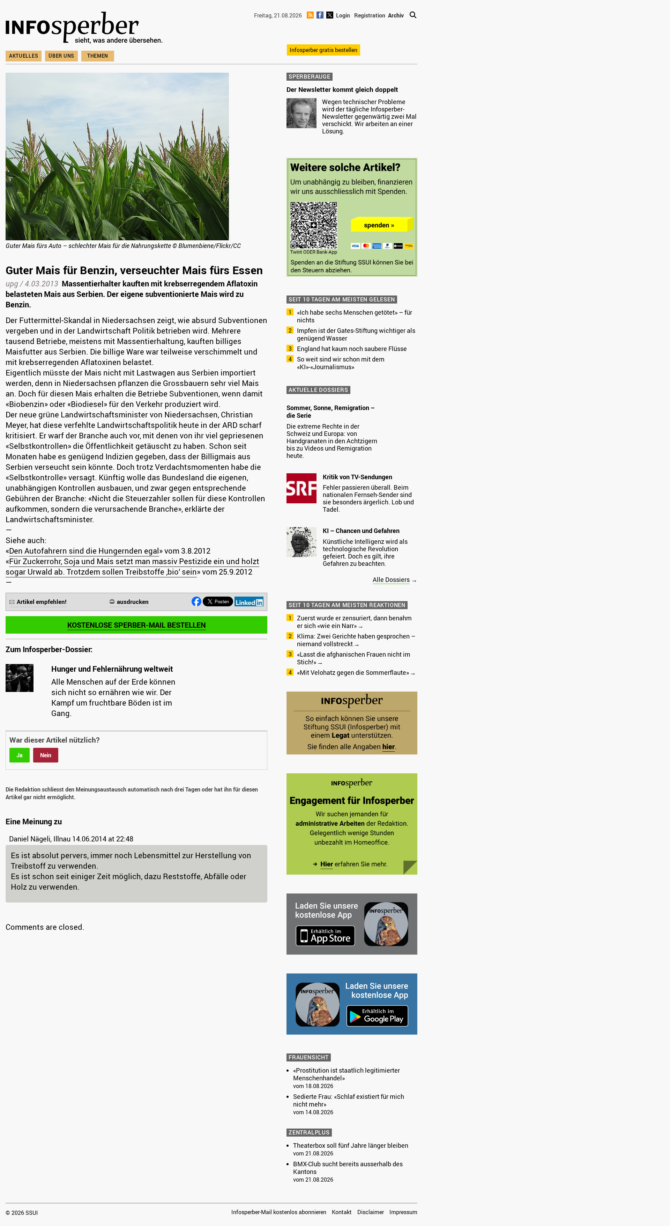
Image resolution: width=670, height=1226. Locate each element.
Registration (369, 15)
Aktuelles (23, 55)
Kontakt (342, 1212)
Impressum (403, 1212)
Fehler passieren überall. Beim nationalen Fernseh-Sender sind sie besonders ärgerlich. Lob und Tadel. (368, 498)
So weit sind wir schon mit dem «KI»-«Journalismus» (341, 363)
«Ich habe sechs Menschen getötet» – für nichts (354, 316)
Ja (19, 755)
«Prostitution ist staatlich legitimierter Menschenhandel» (346, 1074)
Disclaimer (370, 1212)
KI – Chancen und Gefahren (361, 530)
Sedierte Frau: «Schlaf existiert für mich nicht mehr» (348, 1100)
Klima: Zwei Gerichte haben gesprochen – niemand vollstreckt (356, 640)
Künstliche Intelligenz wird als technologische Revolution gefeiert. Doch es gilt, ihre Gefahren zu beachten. (365, 552)
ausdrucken (133, 602)
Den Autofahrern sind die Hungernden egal (84, 551)
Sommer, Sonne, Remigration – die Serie (330, 411)
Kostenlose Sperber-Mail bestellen (136, 625)
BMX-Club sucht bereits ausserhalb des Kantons (348, 1168)
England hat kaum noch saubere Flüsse (352, 348)
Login (343, 15)
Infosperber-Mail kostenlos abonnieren (278, 1212)
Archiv (396, 15)
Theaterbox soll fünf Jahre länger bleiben (350, 1145)
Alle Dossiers (391, 579)
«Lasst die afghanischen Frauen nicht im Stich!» (353, 658)
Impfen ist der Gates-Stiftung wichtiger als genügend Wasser (356, 334)
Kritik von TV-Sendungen (357, 477)
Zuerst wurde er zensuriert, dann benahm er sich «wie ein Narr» (354, 622)
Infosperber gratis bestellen (323, 50)
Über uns (61, 55)
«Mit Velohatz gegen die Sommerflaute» (353, 672)
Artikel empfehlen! (42, 602)
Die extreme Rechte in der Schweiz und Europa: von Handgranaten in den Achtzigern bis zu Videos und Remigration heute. (331, 441)
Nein (45, 755)
